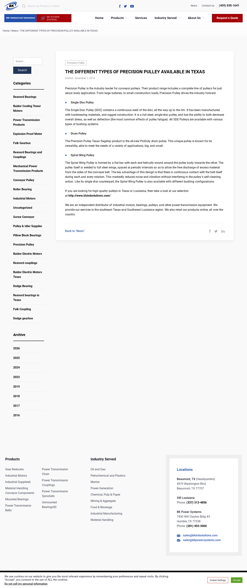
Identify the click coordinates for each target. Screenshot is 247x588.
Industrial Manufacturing (106, 513)
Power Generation (102, 488)
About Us (194, 18)
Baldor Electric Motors (27, 253)
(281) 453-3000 (196, 526)
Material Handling (102, 520)
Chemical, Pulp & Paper (105, 494)
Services (141, 18)
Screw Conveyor (23, 217)
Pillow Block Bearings (27, 235)
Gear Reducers (14, 469)
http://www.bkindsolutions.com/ (89, 195)
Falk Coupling (22, 309)
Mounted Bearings (17, 499)
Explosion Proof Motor (27, 134)
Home (99, 18)
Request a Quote (227, 18)
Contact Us (208, 5)
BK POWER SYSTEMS (53, 18)
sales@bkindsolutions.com (200, 535)
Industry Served (166, 18)
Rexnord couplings (25, 263)
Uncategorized (22, 207)
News (194, 5)
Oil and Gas (98, 469)
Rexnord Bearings (24, 97)
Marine (95, 482)
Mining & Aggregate (103, 501)
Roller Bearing (22, 189)
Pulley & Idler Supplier (27, 226)
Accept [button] (236, 580)
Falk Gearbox (22, 143)
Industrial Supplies (18, 482)
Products (117, 18)
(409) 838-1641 (229, 5)
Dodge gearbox (23, 318)
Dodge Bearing (22, 286)
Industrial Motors (24, 198)
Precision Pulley (23, 244)
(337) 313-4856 (196, 502)
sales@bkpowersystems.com (202, 540)
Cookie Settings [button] (218, 580)
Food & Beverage (101, 507)
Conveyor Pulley (23, 180)
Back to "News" (75, 231)
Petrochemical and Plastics (108, 475)
